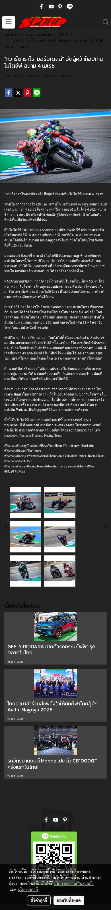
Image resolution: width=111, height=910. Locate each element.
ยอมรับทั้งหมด (69, 900)
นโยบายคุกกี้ (28, 889)
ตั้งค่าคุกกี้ (39, 900)
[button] (104, 22)
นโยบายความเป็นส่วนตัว (74, 883)
